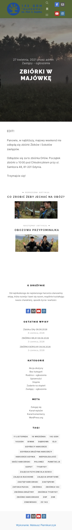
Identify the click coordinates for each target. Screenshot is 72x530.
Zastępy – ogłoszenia (36, 389)
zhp (45, 497)
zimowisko (30, 502)
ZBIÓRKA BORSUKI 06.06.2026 (35, 346)
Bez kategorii (36, 371)
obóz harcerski (21, 462)
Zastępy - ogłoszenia (36, 63)
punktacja (54, 462)
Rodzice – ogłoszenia (36, 375)
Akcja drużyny (36, 368)
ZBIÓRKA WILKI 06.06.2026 (35, 338)
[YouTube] (57, 13)
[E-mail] (62, 4)
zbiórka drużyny (24, 492)
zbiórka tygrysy (48, 492)
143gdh (19, 442)
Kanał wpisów (36, 410)
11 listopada (21, 436)
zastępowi (48, 482)
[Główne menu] (47, 15)
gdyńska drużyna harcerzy (36, 452)
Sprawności (36, 378)
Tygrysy (42, 467)
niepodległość (47, 457)
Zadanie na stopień (36, 385)
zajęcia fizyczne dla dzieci (36, 472)
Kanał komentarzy (36, 414)
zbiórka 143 (52, 487)
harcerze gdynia (25, 457)
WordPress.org (36, 417)
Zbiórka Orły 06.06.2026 (35, 329)
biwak (31, 442)
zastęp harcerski (28, 482)
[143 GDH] (24, 9)
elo (55, 442)
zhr (53, 497)
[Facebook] (57, 4)
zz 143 (44, 502)
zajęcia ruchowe (23, 477)
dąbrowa (43, 442)
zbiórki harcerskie (28, 497)
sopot (29, 467)
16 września (39, 436)
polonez (39, 462)
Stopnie (36, 382)
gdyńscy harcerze (36, 447)
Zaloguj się (36, 407)
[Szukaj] (47, 3)
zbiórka (37, 487)
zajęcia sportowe (48, 477)
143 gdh (54, 436)
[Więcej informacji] (47, 9)
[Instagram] (62, 13)
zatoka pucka (20, 487)
